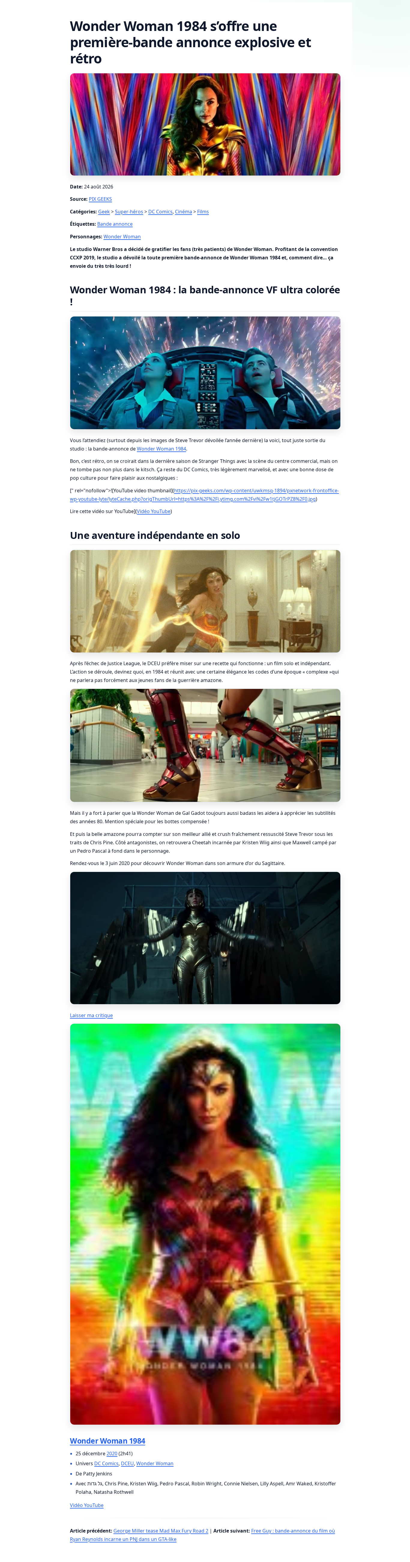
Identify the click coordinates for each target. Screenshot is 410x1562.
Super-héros (129, 211)
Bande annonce (115, 224)
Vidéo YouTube (153, 511)
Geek (104, 211)
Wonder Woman (122, 236)
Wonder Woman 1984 (161, 448)
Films (203, 211)
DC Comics (160, 211)
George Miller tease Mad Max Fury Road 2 (160, 1530)
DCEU (127, 1463)
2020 (112, 1453)
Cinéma (183, 211)
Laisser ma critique (91, 1015)
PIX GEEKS (100, 199)
